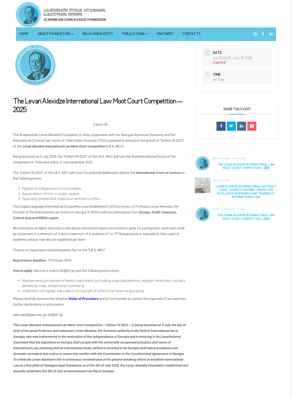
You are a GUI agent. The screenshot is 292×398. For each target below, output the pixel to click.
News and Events (97, 34)
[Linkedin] (241, 126)
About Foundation (53, 34)
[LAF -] (73, 15)
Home (23, 34)
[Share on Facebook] (221, 126)
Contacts (191, 34)
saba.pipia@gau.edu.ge (30, 315)
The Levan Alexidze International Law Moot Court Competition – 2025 (246, 166)
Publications (133, 34)
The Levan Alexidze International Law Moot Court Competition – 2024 (246, 217)
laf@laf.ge (67, 270)
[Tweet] (231, 126)
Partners (165, 34)
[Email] (251, 126)
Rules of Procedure (84, 299)
